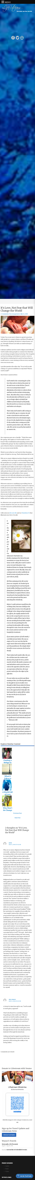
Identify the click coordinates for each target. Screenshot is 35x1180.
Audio (7, 1166)
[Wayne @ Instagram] (22, 37)
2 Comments (5, 314)
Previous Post (17, 813)
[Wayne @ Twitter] (17, 37)
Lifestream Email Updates (9, 1135)
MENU (8, 2)
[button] (3, 2)
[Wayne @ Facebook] (13, 37)
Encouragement (15, 314)
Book (7, 1169)
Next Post (17, 818)
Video (7, 1171)
